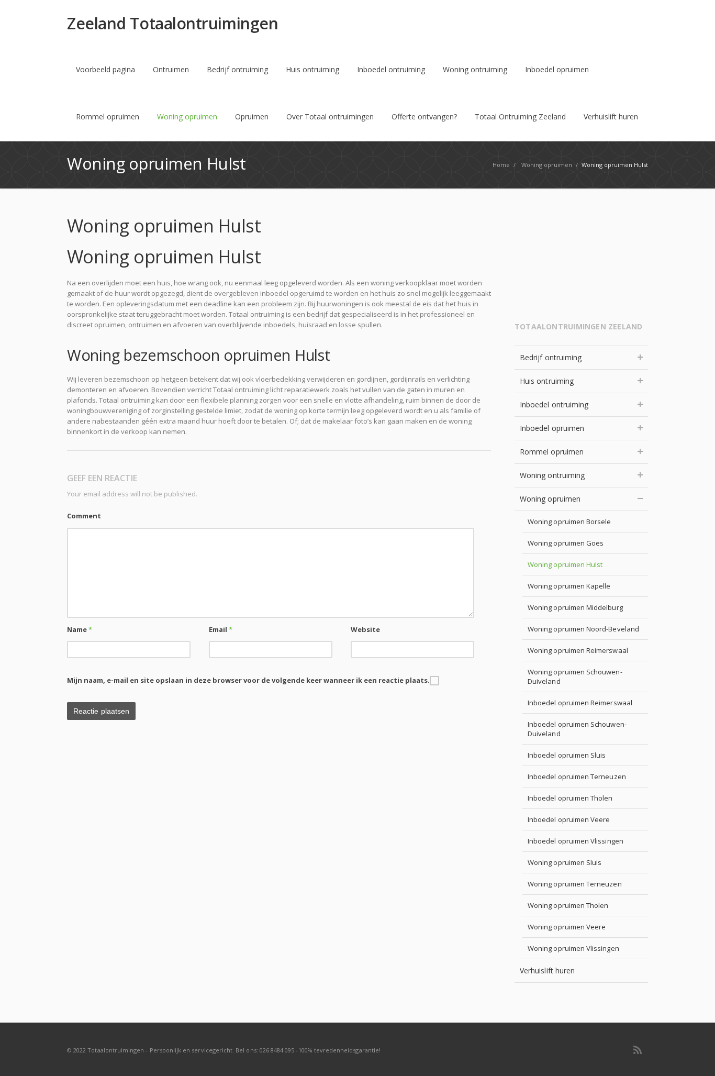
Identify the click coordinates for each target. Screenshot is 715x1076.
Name (79, 629)
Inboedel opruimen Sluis (567, 755)
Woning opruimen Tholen (568, 905)
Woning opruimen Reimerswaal (578, 650)
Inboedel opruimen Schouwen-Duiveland (577, 728)
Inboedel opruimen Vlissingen (575, 841)
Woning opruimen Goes (566, 543)
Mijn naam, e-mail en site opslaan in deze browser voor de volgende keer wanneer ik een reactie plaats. (248, 680)
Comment (84, 515)
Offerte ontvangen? (424, 116)
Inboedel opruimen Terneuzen (577, 776)
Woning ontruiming (475, 69)
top (694, 1055)
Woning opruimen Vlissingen (573, 948)
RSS (637, 1049)
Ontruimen (171, 69)
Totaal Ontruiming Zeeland (520, 116)
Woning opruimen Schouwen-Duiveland (575, 676)
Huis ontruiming (312, 69)
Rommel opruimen (107, 116)
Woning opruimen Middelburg (575, 607)
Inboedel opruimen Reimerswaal (580, 702)
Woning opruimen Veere (567, 926)
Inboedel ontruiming (391, 69)
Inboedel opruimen (557, 69)
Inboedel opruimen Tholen (570, 798)
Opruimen (252, 116)
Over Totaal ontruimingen (330, 116)
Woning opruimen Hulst (565, 564)
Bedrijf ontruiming (237, 69)
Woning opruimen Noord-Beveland (583, 629)
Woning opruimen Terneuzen (575, 884)
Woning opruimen (187, 116)
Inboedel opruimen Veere (569, 819)
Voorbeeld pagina (105, 69)
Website (365, 629)
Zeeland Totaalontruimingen (172, 23)
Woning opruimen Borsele (569, 521)
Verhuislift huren (611, 116)
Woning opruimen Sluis (564, 862)
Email (220, 629)
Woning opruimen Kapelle (569, 586)
